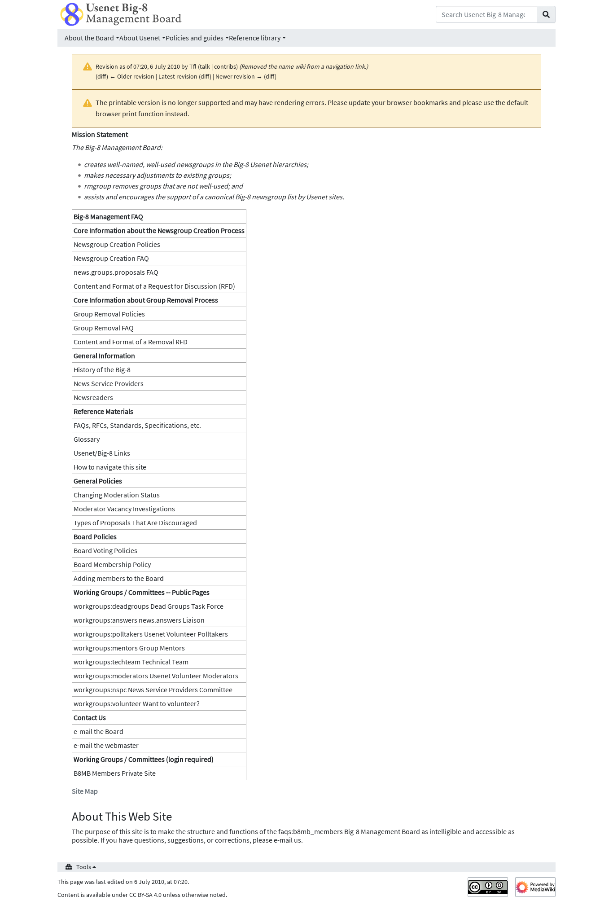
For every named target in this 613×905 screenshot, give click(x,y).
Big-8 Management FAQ (108, 216)
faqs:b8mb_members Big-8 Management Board (349, 831)
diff (101, 76)
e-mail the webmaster (106, 745)
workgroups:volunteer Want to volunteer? (137, 703)
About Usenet (139, 37)
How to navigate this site (110, 466)
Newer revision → (239, 76)
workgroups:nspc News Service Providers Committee (153, 689)
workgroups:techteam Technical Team (131, 661)
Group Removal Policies (109, 313)
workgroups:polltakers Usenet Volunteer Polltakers (151, 633)
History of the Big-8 (102, 369)
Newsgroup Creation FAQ (111, 258)
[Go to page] (546, 14)
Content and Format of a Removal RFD (131, 341)
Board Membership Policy (112, 564)
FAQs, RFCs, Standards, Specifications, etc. (137, 425)
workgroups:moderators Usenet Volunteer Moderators (156, 675)
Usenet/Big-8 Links (102, 452)
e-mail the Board (98, 731)
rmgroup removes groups (122, 185)
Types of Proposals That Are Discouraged (135, 522)
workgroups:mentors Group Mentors (129, 647)
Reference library (254, 37)
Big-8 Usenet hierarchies (269, 164)
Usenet (316, 196)
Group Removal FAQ (104, 327)
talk (205, 66)
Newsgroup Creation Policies (117, 244)
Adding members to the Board (119, 578)
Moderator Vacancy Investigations (124, 508)
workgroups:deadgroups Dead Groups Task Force (148, 606)
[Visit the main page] (120, 13)
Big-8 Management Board (123, 147)
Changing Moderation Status (117, 494)
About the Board (89, 37)
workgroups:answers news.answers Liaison (139, 619)
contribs (225, 66)
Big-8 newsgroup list (265, 196)
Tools (83, 867)
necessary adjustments (139, 175)
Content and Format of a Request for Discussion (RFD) (154, 285)
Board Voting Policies (105, 550)
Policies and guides (194, 37)
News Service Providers (109, 383)
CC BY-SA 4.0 (145, 895)
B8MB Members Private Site (115, 773)
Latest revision (177, 76)
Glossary (87, 439)
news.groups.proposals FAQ (116, 272)
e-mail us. (288, 839)
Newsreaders (93, 397)
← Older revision (131, 76)
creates (95, 164)
